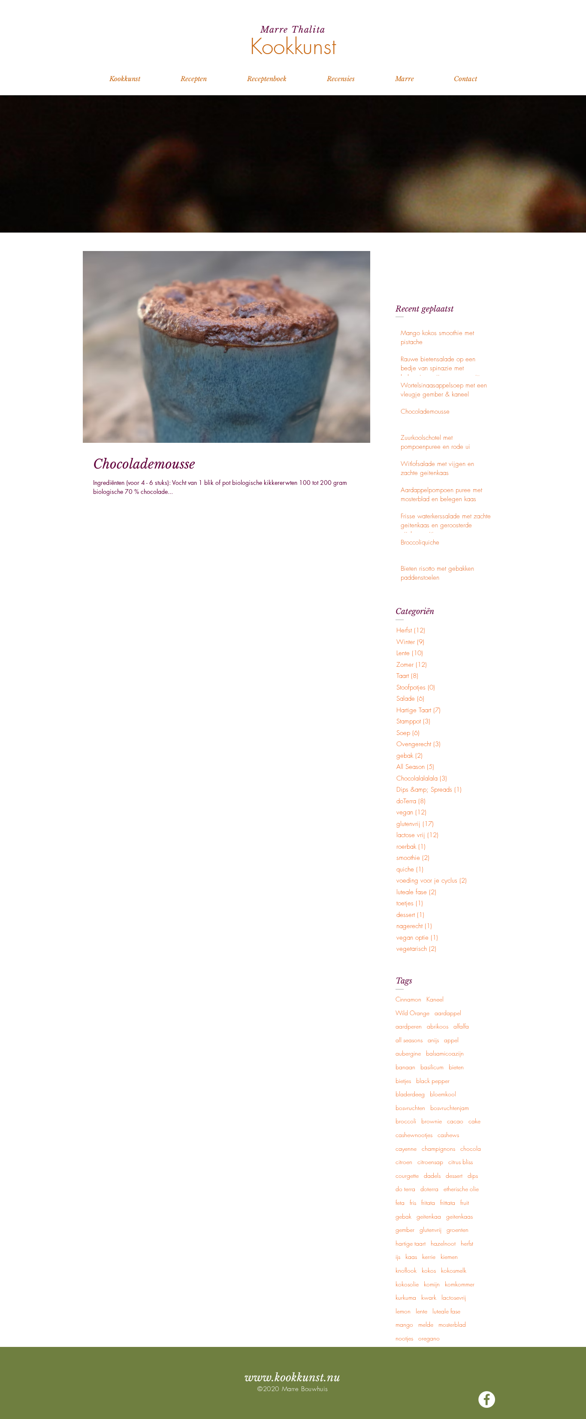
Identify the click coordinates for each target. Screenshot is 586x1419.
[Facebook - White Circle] (486, 1399)
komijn (432, 1284)
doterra (429, 1189)
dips (473, 1175)
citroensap (430, 1162)
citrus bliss (460, 1162)
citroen (404, 1162)
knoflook (406, 1270)
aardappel (448, 1013)
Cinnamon (408, 999)
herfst (467, 1243)
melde (425, 1324)
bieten (456, 1067)
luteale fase (446, 1311)
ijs (398, 1257)
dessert (454, 1175)
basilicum (432, 1067)
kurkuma (406, 1297)
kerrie (428, 1257)
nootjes (404, 1338)
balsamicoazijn (445, 1053)
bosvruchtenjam (449, 1108)
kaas (411, 1257)
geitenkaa (429, 1216)
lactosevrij (453, 1297)
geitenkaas (459, 1216)
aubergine (408, 1053)
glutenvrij (430, 1229)
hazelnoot (443, 1243)
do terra (405, 1189)
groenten (457, 1229)
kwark (428, 1297)
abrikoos (437, 1026)
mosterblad (452, 1324)
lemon (403, 1311)
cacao (455, 1121)
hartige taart (411, 1243)
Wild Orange (412, 1013)
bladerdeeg (410, 1094)
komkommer (459, 1284)
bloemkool (443, 1094)
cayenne (406, 1148)
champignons (438, 1148)
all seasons (409, 1040)
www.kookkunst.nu (292, 1377)
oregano (429, 1338)
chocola (470, 1148)
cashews (448, 1135)
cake (474, 1121)
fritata (428, 1202)
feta (400, 1202)
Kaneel (435, 999)
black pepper (433, 1081)
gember (405, 1229)
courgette (407, 1175)
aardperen (409, 1026)
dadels (432, 1175)
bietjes (403, 1081)
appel (451, 1040)
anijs (433, 1040)
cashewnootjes (414, 1135)
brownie (431, 1121)
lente (421, 1311)
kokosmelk (453, 1270)
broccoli (406, 1121)
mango (404, 1324)
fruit (464, 1202)
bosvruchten (410, 1108)
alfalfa (461, 1026)
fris (413, 1202)
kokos (429, 1270)
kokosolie (407, 1284)
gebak (403, 1216)
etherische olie (461, 1189)
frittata (447, 1202)
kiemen (449, 1257)
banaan (405, 1067)
